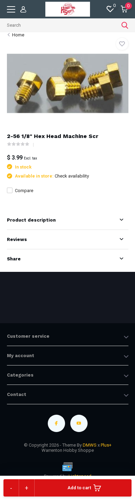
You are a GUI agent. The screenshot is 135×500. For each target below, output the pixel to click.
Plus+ (106, 445)
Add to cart (79, 487)
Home (18, 34)
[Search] (125, 25)
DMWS (90, 445)
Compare (24, 190)
